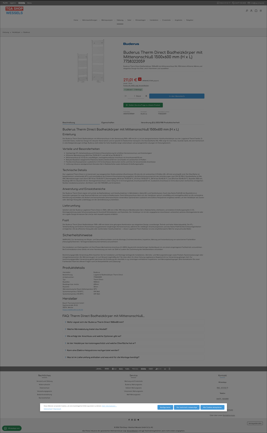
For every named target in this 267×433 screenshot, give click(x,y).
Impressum (57, 409)
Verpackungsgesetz (44, 391)
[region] (90, 61)
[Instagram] (132, 420)
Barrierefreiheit (44, 398)
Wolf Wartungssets (133, 394)
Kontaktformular (227, 410)
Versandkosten (132, 431)
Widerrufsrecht (44, 384)
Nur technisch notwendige (187, 407)
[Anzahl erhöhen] (146, 96)
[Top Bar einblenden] (261, 11)
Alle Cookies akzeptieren (212, 407)
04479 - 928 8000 (223, 399)
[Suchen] (247, 11)
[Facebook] (129, 420)
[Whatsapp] (135, 420)
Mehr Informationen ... (109, 406)
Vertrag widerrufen (255, 423)
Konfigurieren (165, 407)
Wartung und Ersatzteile (133, 381)
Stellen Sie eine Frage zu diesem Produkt (144, 105)
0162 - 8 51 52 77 (222, 388)
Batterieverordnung (44, 394)
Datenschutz (44, 388)
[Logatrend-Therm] (91, 61)
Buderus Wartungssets (133, 384)
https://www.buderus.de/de (73, 309)
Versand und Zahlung (44, 381)
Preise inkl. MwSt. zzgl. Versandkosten (136, 85)
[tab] (81, 122)
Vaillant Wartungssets (133, 388)
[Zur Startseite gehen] (14, 10)
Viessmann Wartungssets (133, 391)
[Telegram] (138, 420)
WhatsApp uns (14, 428)
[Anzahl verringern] (125, 96)
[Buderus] (131, 44)
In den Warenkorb (177, 96)
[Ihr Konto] (251, 11)
